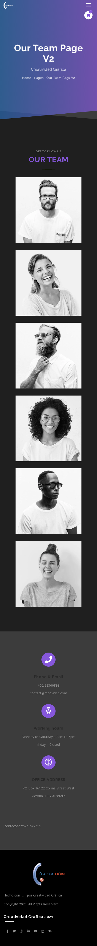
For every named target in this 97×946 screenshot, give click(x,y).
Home (26, 78)
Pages (38, 78)
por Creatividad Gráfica (44, 895)
